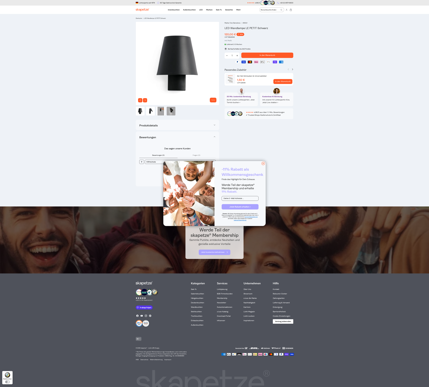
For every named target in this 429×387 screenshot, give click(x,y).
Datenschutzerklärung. (240, 220)
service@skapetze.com (251, 217)
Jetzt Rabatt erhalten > (240, 207)
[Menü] (11, 372)
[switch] (7, 382)
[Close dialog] (263, 163)
